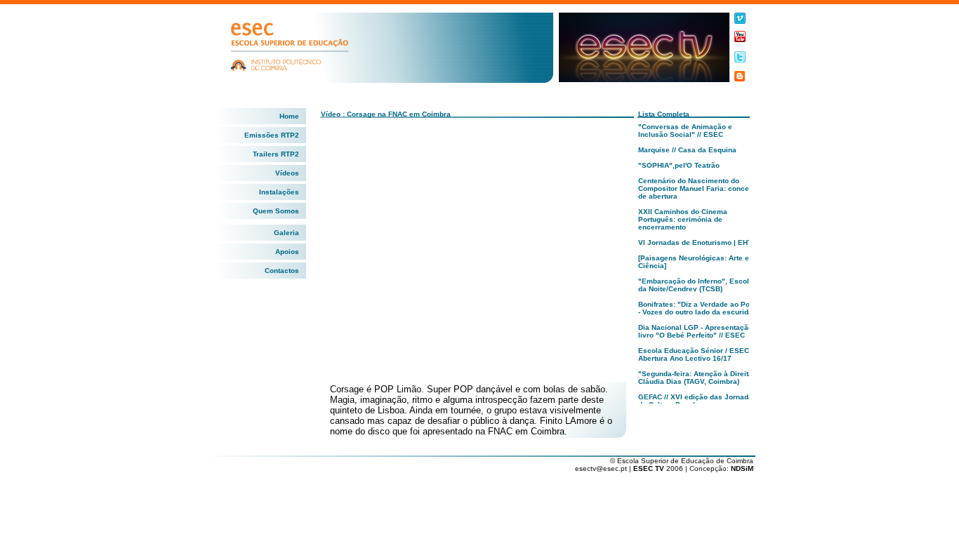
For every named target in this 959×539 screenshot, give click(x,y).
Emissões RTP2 (271, 135)
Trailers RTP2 (276, 154)
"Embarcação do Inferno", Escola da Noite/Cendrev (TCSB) (695, 285)
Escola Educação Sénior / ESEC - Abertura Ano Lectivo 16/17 (695, 354)
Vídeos (287, 173)
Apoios (287, 251)
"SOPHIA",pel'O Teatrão (679, 165)
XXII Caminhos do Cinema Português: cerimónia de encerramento (682, 219)
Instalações (279, 192)
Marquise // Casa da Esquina (687, 150)
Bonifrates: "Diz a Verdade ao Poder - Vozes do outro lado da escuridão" (699, 308)
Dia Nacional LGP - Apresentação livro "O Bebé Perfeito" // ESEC (695, 331)
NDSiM (742, 468)
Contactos (282, 270)
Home (289, 116)
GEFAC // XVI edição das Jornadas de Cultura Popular (697, 400)
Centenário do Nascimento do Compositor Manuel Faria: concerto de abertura (698, 188)
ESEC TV (649, 468)
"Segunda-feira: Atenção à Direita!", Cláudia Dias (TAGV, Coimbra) (699, 377)
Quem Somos (276, 211)
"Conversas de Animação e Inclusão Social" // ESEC (685, 130)
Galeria (286, 233)
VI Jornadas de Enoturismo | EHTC (697, 242)
